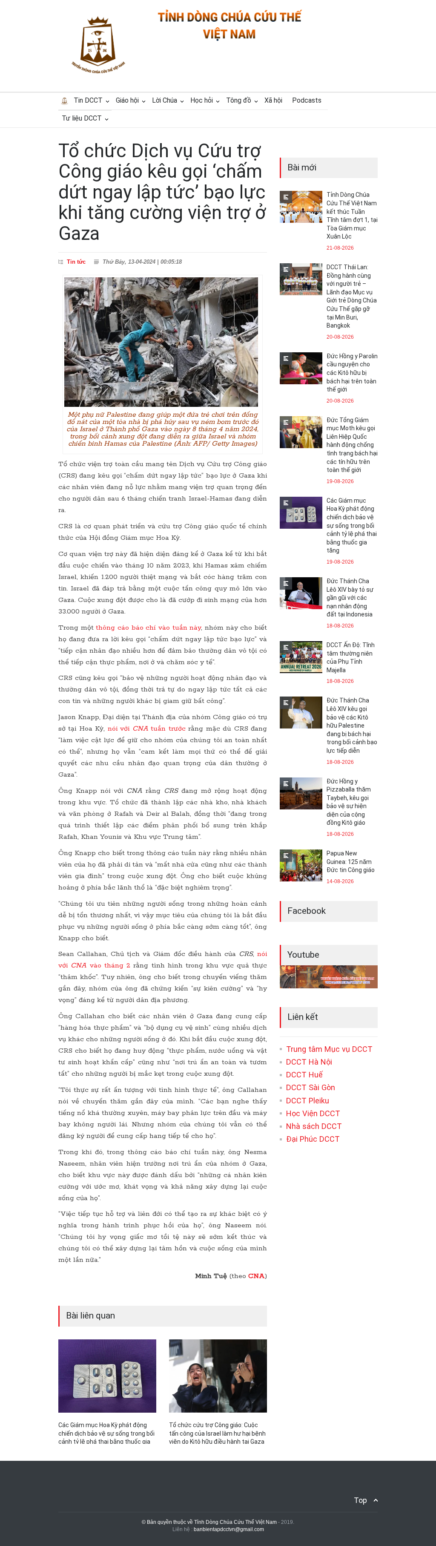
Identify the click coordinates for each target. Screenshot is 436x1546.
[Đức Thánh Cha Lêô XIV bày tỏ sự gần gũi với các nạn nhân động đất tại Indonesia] (301, 593)
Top (360, 1500)
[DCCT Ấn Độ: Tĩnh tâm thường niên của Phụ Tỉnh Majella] (301, 657)
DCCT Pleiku (307, 1100)
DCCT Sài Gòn (310, 1087)
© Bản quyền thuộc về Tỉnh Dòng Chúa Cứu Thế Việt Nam (209, 1522)
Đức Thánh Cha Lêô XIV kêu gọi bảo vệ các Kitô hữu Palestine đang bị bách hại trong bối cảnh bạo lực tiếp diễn (352, 725)
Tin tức (76, 262)
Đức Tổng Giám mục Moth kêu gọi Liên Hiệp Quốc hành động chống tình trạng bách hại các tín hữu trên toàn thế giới (352, 445)
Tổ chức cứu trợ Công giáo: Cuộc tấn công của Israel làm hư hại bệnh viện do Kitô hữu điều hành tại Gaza (217, 1433)
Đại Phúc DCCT (313, 1138)
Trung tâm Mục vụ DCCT (329, 1049)
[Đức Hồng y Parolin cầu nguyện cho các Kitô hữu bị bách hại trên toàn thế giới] (301, 368)
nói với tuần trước (147, 728)
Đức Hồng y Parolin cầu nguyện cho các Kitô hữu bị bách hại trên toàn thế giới (352, 373)
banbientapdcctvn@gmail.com (229, 1529)
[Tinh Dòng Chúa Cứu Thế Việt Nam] (230, 39)
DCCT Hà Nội (309, 1061)
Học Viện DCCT (313, 1113)
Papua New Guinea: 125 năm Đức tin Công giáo (351, 861)
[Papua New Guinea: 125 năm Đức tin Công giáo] (301, 865)
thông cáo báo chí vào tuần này (148, 627)
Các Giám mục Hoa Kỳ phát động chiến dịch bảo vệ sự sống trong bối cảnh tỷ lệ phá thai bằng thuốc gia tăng (352, 525)
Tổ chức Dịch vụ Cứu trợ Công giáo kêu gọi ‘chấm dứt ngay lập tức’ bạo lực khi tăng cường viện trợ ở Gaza (162, 192)
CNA (256, 1276)
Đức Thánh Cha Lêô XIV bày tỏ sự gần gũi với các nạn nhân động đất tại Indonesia (350, 598)
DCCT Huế (304, 1074)
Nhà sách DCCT (314, 1126)
